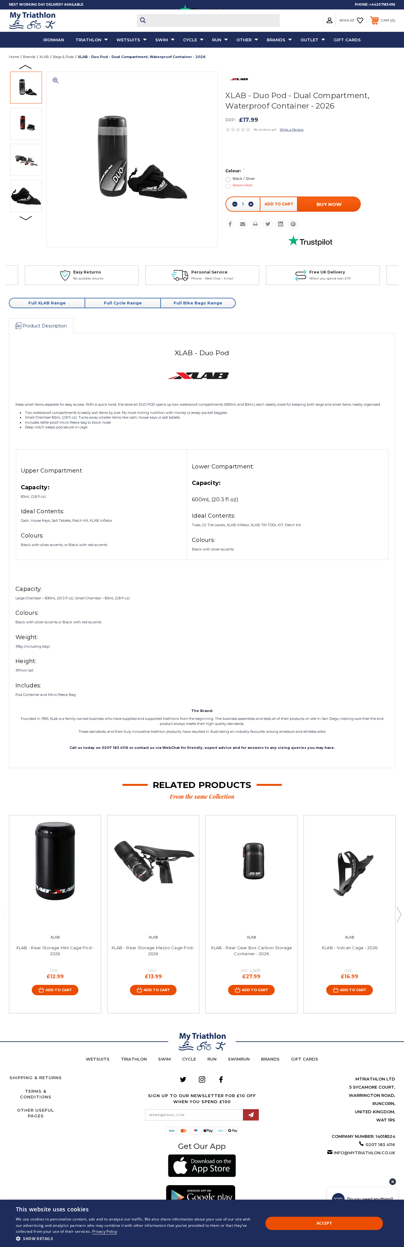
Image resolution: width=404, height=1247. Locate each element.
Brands (276, 39)
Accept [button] (324, 1223)
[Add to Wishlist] (61, 920)
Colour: (234, 170)
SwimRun (239, 1059)
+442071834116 (382, 5)
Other (244, 39)
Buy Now (329, 204)
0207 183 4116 (380, 1144)
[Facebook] (230, 224)
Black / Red (242, 185)
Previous (26, 66)
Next (26, 217)
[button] (201, 1166)
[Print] (255, 224)
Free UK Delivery (327, 272)
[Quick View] (48, 920)
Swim (161, 39)
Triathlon (88, 39)
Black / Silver (244, 178)
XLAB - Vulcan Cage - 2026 (349, 947)
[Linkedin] (280, 224)
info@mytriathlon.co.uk (364, 1152)
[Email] (242, 224)
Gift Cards (347, 39)
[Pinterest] (293, 224)
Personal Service (209, 272)
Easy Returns (87, 272)
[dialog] (202, 1223)
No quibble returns (88, 278)
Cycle (190, 39)
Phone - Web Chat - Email (212, 278)
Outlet (309, 39)
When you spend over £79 (329, 278)
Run (216, 39)
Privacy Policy (104, 1231)
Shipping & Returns (35, 1077)
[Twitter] (268, 224)
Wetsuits (128, 39)
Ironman (53, 39)
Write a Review (292, 129)
